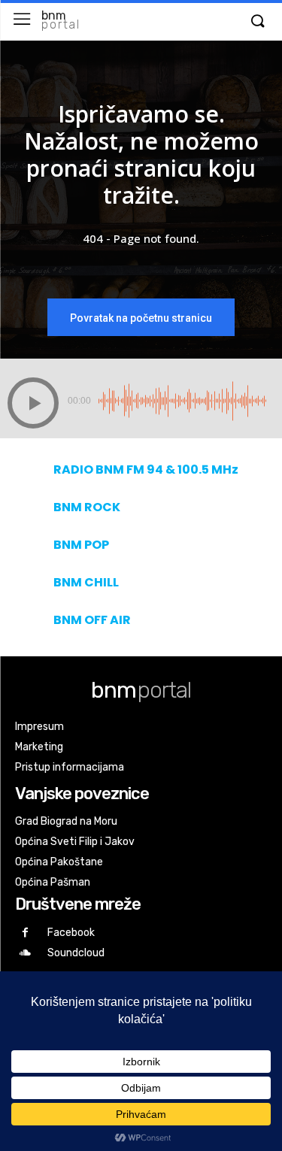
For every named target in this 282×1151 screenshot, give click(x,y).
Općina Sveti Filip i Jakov (75, 841)
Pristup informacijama (69, 767)
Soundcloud (76, 953)
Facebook (71, 932)
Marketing (39, 747)
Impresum (39, 726)
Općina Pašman (52, 882)
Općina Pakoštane (59, 862)
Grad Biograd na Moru (66, 821)
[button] (257, 22)
